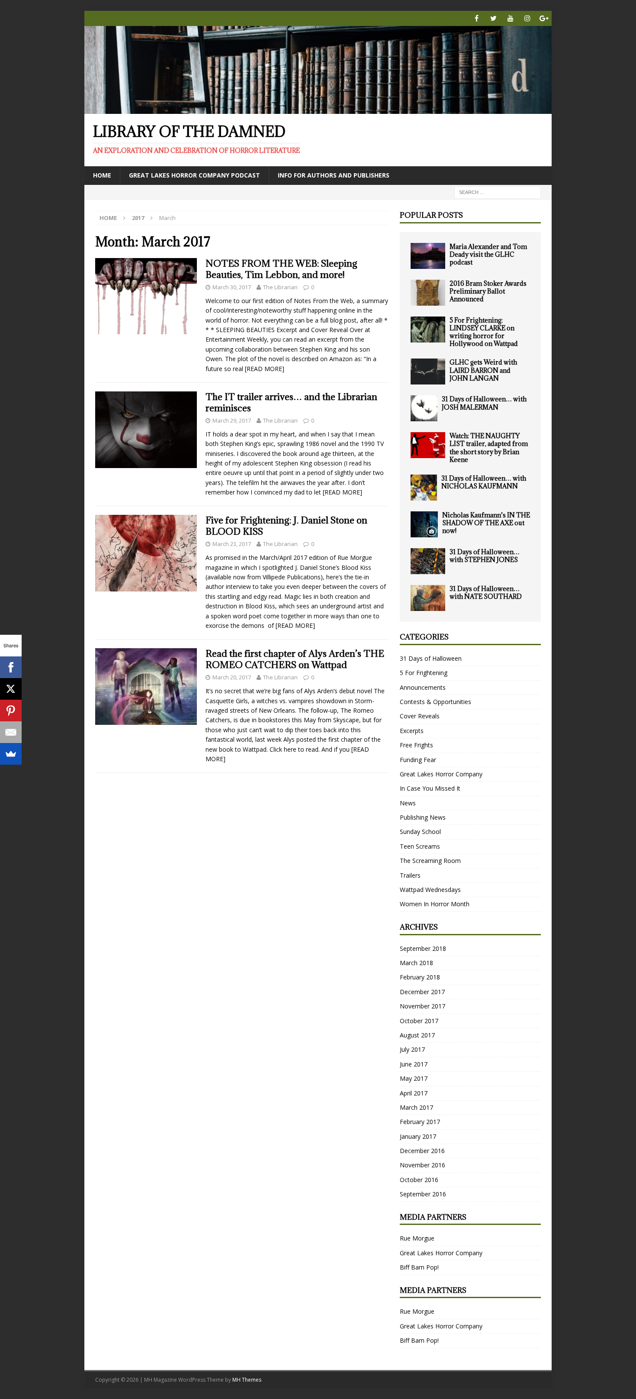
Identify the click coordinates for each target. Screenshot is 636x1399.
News (408, 803)
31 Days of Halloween (431, 658)
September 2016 (423, 1194)
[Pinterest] (11, 710)
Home (102, 175)
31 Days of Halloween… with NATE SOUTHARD (486, 593)
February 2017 (420, 1122)
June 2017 (413, 1064)
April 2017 (413, 1093)
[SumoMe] (11, 754)
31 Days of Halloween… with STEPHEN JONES (485, 556)
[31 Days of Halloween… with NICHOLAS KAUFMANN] (424, 488)
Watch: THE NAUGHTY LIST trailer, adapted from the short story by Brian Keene (489, 448)
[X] (11, 689)
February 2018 (420, 977)
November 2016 (422, 1165)
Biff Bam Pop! (419, 1267)
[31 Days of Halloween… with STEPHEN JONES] (428, 561)
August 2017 (417, 1035)
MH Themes (246, 1379)
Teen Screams (420, 846)
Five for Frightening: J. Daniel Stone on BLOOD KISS (286, 525)
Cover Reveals (420, 716)
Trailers (410, 875)
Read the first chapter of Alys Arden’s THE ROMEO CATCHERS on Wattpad (295, 659)
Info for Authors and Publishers (333, 175)
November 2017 (422, 1006)
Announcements (423, 687)
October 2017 (419, 1021)
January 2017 (418, 1136)
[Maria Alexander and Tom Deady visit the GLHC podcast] (428, 256)
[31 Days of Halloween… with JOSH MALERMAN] (424, 408)
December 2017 (422, 992)
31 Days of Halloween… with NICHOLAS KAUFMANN (483, 482)
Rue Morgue (417, 1238)
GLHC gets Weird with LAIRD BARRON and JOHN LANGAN (483, 370)
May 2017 (413, 1078)
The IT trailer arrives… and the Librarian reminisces (291, 402)
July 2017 (412, 1049)
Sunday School (420, 831)
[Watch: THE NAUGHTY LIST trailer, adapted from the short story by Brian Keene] (428, 445)
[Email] (11, 732)
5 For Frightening (423, 673)
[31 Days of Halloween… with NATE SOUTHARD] (428, 598)
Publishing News (423, 817)
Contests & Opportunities (435, 702)
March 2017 (416, 1107)
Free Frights (416, 745)
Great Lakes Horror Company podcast (194, 175)
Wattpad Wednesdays (430, 889)
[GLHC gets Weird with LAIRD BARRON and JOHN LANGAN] (428, 371)
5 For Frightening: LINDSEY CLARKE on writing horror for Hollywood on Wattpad (484, 332)
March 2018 (416, 963)
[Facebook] (476, 18)
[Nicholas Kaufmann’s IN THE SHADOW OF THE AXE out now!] (424, 524)
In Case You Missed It (430, 788)
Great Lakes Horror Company (441, 774)
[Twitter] (493, 18)
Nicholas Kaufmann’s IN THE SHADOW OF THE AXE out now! (486, 523)
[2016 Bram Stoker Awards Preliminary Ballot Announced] (428, 293)
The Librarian (280, 287)
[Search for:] (497, 191)
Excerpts (412, 731)
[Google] (544, 18)
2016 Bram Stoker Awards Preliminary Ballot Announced (488, 291)
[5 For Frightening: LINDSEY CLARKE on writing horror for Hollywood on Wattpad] (428, 329)
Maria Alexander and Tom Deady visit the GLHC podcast (488, 254)
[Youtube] (510, 18)
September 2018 (423, 948)
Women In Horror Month (434, 904)
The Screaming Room (430, 860)
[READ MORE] (264, 369)
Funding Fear (418, 760)
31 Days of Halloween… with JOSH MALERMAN (484, 403)
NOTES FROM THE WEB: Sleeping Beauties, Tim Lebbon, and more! (281, 269)
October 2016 (419, 1180)
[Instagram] (527, 18)
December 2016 (422, 1151)
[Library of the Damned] (318, 109)
